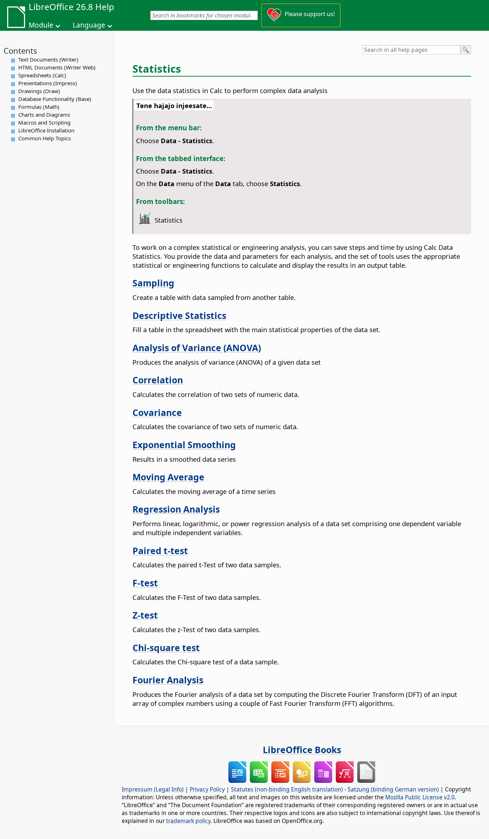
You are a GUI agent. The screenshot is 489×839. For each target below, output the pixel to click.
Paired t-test (160, 550)
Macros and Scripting (44, 122)
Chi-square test (166, 647)
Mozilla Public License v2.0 (420, 797)
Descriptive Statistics (179, 315)
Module (41, 25)
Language (89, 25)
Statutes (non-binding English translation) (287, 789)
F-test (145, 583)
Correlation (157, 380)
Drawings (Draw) (39, 90)
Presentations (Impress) (47, 83)
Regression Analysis (176, 509)
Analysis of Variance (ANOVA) (196, 347)
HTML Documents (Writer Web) (57, 67)
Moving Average (168, 477)
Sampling (153, 283)
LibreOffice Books (302, 749)
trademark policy (188, 821)
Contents (20, 50)
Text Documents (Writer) (48, 59)
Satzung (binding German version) (393, 789)
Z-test (145, 615)
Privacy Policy (207, 789)
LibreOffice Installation (46, 130)
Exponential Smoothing (184, 444)
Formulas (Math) (38, 106)
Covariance (157, 412)
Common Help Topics (44, 138)
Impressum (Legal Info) (153, 789)
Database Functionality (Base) (54, 98)
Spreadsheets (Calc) (42, 75)
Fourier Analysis (167, 680)
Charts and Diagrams (44, 114)
